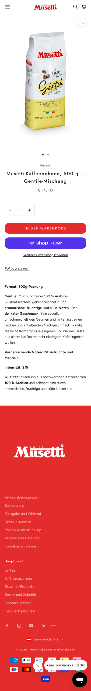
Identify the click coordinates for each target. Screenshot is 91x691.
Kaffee (10, 570)
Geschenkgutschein (20, 611)
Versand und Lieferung (22, 538)
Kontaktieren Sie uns (20, 546)
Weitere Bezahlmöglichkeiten (45, 255)
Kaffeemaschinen (18, 578)
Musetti (45, 165)
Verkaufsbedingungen (21, 497)
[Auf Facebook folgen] (7, 625)
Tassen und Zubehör (20, 595)
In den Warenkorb (45, 228)
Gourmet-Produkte (19, 586)
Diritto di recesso (18, 522)
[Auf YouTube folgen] (31, 625)
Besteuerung (14, 505)
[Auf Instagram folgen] (19, 625)
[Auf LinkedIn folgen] (43, 625)
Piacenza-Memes (18, 603)
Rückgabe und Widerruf (23, 514)
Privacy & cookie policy (23, 530)
